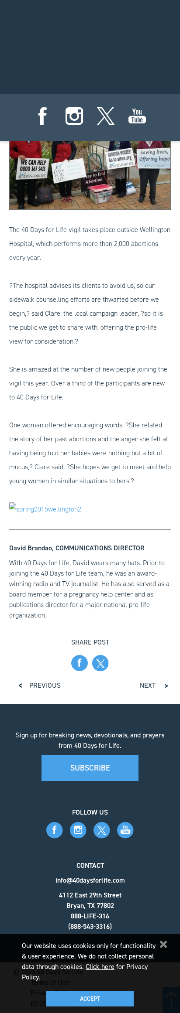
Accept (90, 999)
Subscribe (90, 768)
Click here (100, 966)
